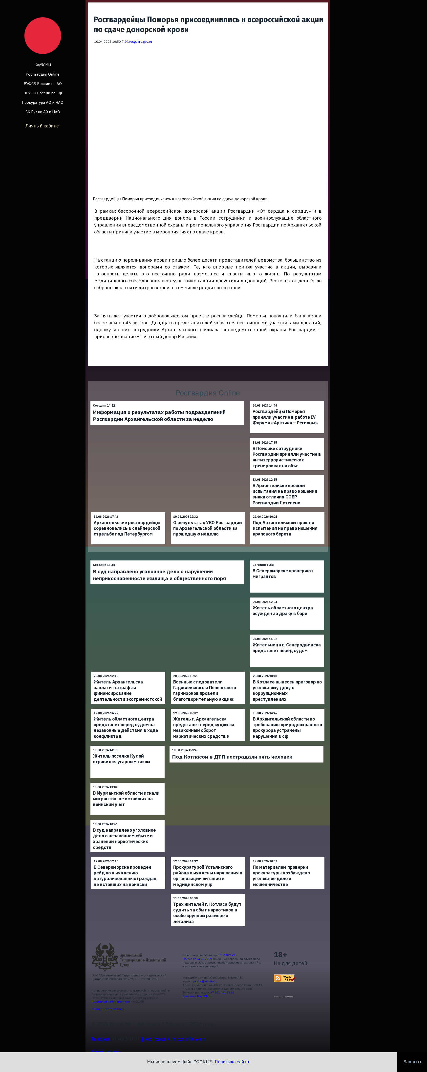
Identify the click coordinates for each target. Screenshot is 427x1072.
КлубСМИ (43, 64)
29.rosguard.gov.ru (138, 41)
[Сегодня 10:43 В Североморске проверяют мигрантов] (287, 560)
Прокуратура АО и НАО (42, 102)
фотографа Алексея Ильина (173, 1039)
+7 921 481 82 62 (222, 992)
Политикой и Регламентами (111, 1001)
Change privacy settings (108, 1009)
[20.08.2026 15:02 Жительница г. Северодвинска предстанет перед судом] (287, 634)
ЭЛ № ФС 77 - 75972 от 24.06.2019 (210, 957)
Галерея (101, 1039)
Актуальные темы (106, 1051)
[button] (321, 51)
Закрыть (413, 1062)
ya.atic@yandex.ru (205, 981)
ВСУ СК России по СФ (42, 93)
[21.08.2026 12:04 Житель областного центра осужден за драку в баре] (287, 597)
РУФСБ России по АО (43, 83)
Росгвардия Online (43, 74)
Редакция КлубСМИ (197, 996)
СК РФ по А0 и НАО (42, 111)
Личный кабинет (43, 126)
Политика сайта (232, 1062)
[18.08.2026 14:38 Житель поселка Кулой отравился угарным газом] (127, 745)
